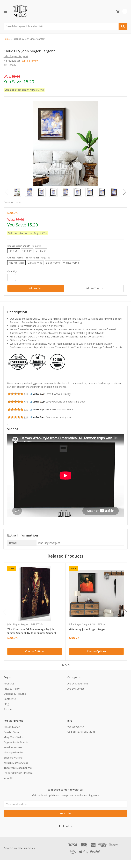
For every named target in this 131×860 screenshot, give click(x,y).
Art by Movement (77, 683)
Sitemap (8, 709)
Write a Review (30, 60)
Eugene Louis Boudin (16, 742)
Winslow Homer (13, 747)
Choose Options (34, 651)
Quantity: (12, 271)
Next (124, 192)
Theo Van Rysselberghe (18, 767)
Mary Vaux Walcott (15, 737)
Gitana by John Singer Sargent (88, 629)
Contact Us (10, 698)
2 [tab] (66, 665)
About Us (9, 683)
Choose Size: (24, 245)
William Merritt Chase (16, 762)
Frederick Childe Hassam (18, 773)
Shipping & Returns (15, 693)
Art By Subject (75, 688)
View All (8, 778)
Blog (6, 704)
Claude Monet (12, 727)
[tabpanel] (35, 611)
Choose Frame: (28, 257)
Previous (6, 192)
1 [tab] (63, 665)
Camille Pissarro (13, 732)
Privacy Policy (12, 688)
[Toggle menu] (5, 11)
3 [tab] (68, 665)
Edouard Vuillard (13, 757)
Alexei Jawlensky (13, 752)
